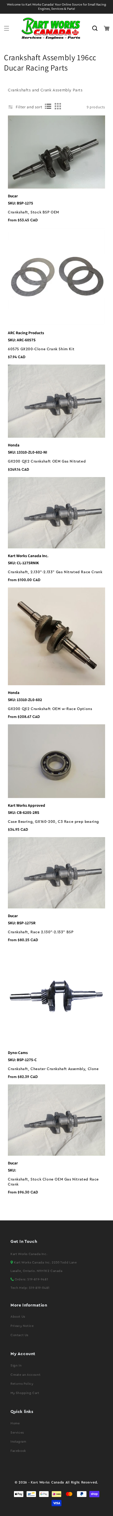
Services (17, 1432)
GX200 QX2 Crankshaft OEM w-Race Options (50, 709)
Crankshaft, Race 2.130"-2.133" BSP (40, 932)
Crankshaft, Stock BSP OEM (33, 212)
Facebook (18, 1450)
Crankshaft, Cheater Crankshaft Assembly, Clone (53, 1069)
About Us (18, 1316)
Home (15, 1423)
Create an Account (25, 1374)
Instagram (18, 1441)
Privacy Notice (22, 1325)
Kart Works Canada (47, 1482)
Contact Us (19, 1335)
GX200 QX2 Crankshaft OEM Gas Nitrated (47, 461)
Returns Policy (22, 1383)
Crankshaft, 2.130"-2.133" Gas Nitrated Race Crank (55, 572)
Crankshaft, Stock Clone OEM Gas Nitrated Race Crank (53, 1182)
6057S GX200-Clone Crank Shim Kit (41, 349)
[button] (6, 28)
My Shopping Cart (25, 1392)
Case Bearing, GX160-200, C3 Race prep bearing (53, 822)
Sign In (16, 1365)
